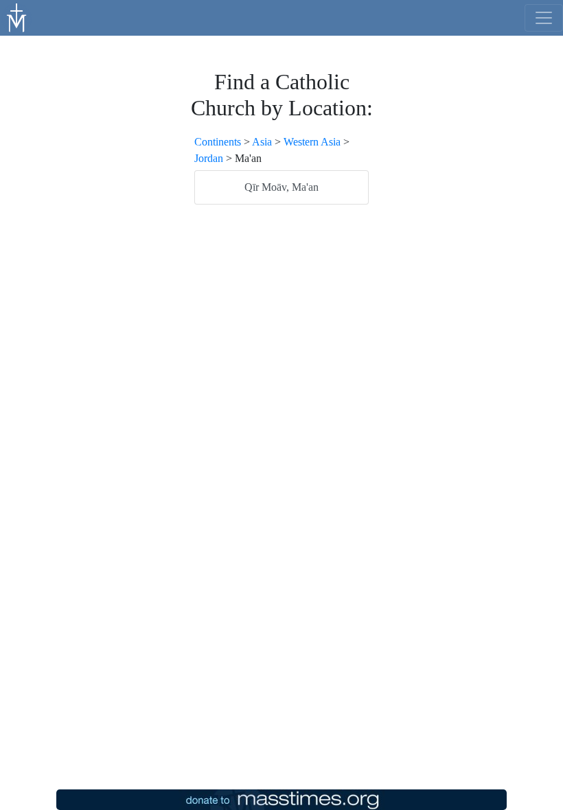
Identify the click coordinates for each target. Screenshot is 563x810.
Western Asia (312, 142)
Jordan (208, 158)
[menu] (544, 18)
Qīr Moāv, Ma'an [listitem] (281, 187)
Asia (262, 142)
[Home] (17, 16)
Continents (217, 142)
